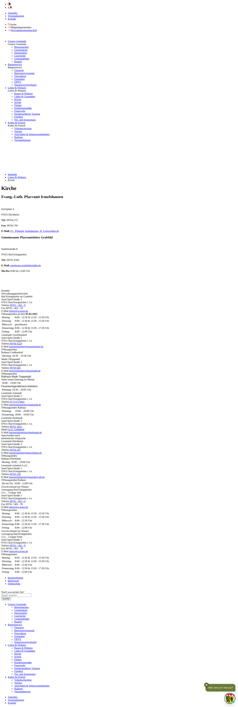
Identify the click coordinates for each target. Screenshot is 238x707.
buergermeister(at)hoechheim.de (25, 452)
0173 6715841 (17, 401)
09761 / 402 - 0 (17, 305)
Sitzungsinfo (20, 53)
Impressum (13, 580)
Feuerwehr (19, 111)
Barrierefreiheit (15, 577)
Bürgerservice (15, 64)
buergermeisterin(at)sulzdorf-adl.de (27, 477)
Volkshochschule (23, 128)
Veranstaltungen (16, 16)
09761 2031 (16, 426)
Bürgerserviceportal (24, 73)
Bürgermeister (21, 47)
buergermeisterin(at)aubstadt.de (25, 404)
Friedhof (18, 116)
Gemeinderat (20, 50)
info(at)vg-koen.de (18, 311)
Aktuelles (12, 13)
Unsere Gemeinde (17, 41)
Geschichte (20, 55)
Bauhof (18, 61)
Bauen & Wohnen (23, 93)
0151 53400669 (16, 429)
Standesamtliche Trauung (27, 114)
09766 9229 (16, 343)
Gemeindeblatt (21, 58)
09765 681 (15, 368)
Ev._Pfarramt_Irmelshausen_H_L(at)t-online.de (34, 231)
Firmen (18, 105)
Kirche (17, 99)
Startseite (12, 174)
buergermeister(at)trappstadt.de (24, 370)
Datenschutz (14, 583)
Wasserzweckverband (25, 85)
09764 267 (15, 450)
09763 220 (15, 474)
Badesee (18, 137)
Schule (17, 102)
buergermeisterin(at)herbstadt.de (25, 432)
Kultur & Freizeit (16, 122)
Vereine (18, 131)
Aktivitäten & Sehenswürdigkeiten (32, 134)
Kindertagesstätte (23, 108)
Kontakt (12, 18)
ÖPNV (18, 82)
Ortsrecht (19, 70)
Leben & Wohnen (17, 87)
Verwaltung (20, 76)
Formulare (19, 79)
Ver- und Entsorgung (25, 119)
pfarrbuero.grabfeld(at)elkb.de (25, 265)
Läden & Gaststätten (24, 96)
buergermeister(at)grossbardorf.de (26, 346)
